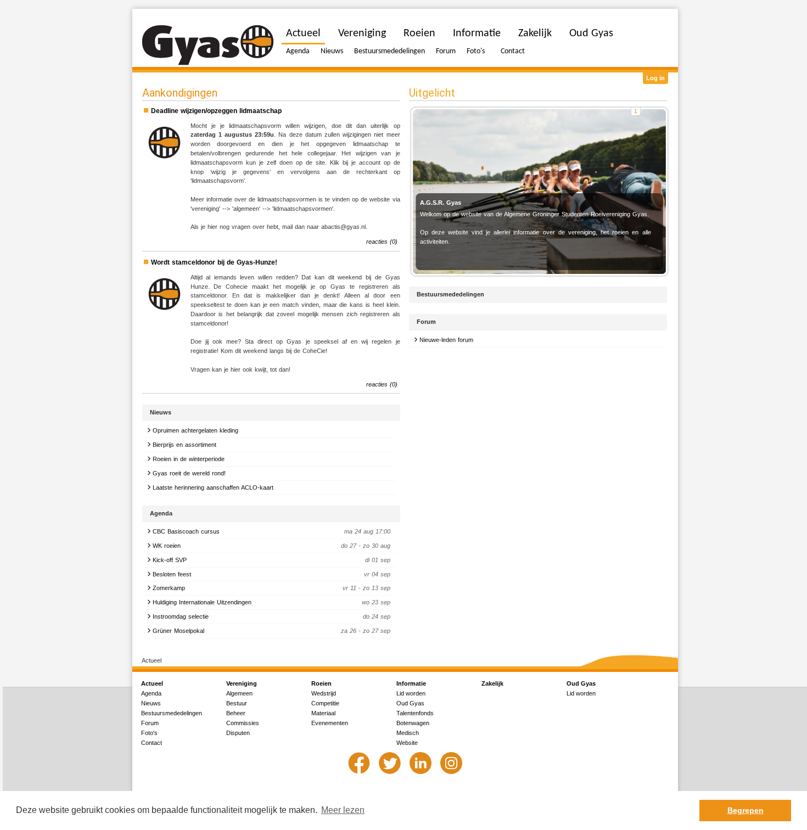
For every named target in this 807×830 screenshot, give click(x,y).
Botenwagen (412, 723)
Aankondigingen (179, 92)
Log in (655, 78)
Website (407, 742)
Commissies (242, 723)
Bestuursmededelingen (389, 51)
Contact (513, 51)
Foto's (476, 51)
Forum (446, 51)
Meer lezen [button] (343, 810)
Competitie (325, 703)
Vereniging (362, 33)
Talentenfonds (415, 713)
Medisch (407, 733)
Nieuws (332, 51)
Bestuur (236, 703)
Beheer (235, 713)
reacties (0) (381, 241)
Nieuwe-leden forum (446, 340)
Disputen (238, 733)
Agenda (298, 51)
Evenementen (329, 723)
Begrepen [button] (745, 810)
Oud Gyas (591, 33)
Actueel (303, 33)
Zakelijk (535, 33)
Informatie (477, 33)
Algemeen (239, 693)
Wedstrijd (323, 693)
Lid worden (410, 693)
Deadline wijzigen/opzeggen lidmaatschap (216, 111)
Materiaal (323, 713)
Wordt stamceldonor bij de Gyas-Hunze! (214, 262)
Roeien (419, 33)
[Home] (207, 45)
